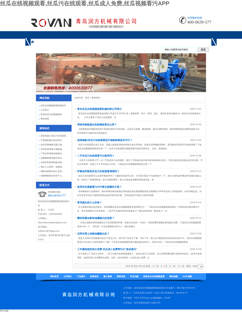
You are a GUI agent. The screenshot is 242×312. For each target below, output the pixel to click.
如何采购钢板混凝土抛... (52, 144)
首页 (87, 98)
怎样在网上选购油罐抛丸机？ (93, 233)
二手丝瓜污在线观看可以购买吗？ (95, 155)
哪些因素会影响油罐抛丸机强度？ (95, 218)
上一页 (155, 266)
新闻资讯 (96, 98)
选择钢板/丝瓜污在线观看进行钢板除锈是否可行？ (105, 140)
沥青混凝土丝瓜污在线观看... (54, 136)
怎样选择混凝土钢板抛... (52, 149)
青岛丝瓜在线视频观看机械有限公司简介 (99, 108)
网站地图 (173, 276)
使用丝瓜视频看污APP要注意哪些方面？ (99, 186)
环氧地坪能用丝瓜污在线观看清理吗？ (98, 171)
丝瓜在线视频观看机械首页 (53, 105)
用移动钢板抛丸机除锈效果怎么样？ (97, 124)
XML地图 (187, 276)
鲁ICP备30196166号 (186, 288)
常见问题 (134, 276)
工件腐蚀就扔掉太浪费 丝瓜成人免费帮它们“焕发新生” (107, 249)
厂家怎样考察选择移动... (52, 153)
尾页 (188, 266)
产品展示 (81, 276)
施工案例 (107, 276)
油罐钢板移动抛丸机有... (52, 158)
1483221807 (159, 293)
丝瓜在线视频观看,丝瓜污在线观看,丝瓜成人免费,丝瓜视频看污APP (84, 3)
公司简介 (45, 110)
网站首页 (54, 276)
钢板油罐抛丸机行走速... (52, 171)
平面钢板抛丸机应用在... (52, 140)
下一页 (181, 266)
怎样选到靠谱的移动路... (52, 162)
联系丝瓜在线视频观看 (51, 114)
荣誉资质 (45, 119)
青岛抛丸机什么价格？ (89, 202)
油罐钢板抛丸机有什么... (52, 175)
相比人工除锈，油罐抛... (52, 167)
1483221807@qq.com (49, 231)
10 (174, 266)
